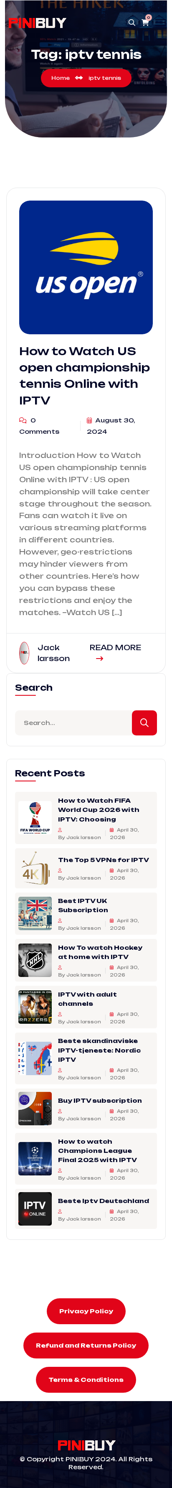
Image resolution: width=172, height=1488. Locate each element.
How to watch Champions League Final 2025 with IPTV (97, 1150)
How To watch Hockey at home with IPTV (100, 952)
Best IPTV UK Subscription (83, 905)
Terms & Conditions (86, 1379)
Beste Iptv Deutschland (103, 1200)
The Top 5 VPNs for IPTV (103, 859)
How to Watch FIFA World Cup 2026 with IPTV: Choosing (98, 809)
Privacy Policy (86, 1311)
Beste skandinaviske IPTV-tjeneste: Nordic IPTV (99, 1050)
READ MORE (115, 647)
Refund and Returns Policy (86, 1345)
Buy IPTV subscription (100, 1100)
